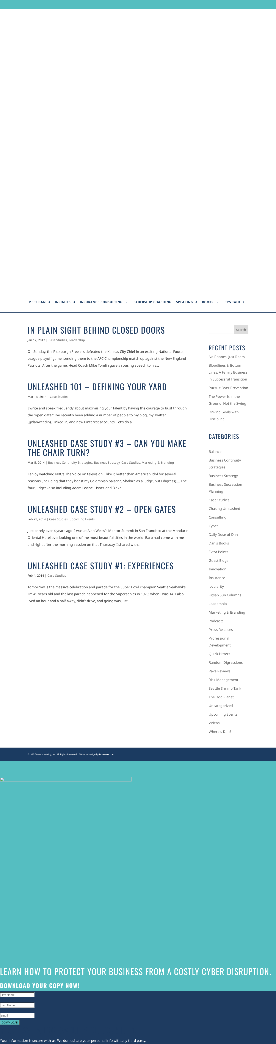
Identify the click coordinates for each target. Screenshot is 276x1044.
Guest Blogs (218, 560)
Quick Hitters (219, 653)
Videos (214, 723)
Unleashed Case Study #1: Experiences (101, 565)
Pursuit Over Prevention (228, 387)
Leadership (77, 340)
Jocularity (216, 586)
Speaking (184, 302)
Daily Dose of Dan (223, 534)
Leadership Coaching (151, 302)
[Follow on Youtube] (245, 4)
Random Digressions (226, 662)
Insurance (217, 577)
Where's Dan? (220, 731)
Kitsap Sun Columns (225, 595)
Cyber (213, 526)
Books (207, 302)
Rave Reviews (220, 671)
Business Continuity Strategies (70, 462)
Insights (63, 302)
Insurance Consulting (101, 302)
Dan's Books (219, 543)
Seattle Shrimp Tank (225, 688)
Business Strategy (107, 462)
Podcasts (216, 621)
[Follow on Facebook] (212, 4)
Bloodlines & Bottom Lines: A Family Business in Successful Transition (228, 372)
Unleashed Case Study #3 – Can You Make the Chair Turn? (107, 447)
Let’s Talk (231, 302)
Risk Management (223, 679)
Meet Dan (37, 302)
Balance (215, 451)
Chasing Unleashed (224, 508)
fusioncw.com (106, 754)
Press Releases (221, 629)
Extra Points (218, 551)
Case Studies (58, 340)
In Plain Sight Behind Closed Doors (96, 329)
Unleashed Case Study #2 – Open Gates (102, 509)
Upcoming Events (82, 519)
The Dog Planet (221, 697)
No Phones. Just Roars (227, 356)
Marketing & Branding (158, 462)
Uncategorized (221, 705)
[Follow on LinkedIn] (237, 4)
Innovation (217, 569)
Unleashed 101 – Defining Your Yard (97, 386)
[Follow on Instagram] (229, 4)
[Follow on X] (220, 4)
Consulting (217, 517)
